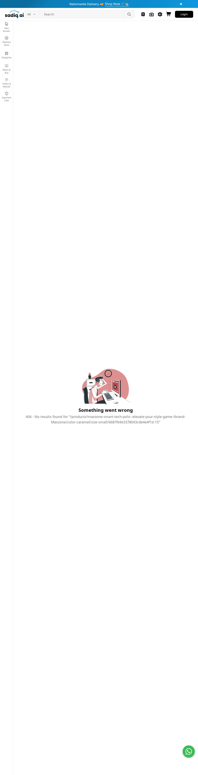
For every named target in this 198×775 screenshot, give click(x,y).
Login (184, 14)
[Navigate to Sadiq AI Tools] (160, 14)
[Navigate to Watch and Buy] (151, 14)
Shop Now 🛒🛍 (117, 4)
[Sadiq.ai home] (14, 14)
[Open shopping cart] (168, 14)
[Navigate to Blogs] (143, 14)
